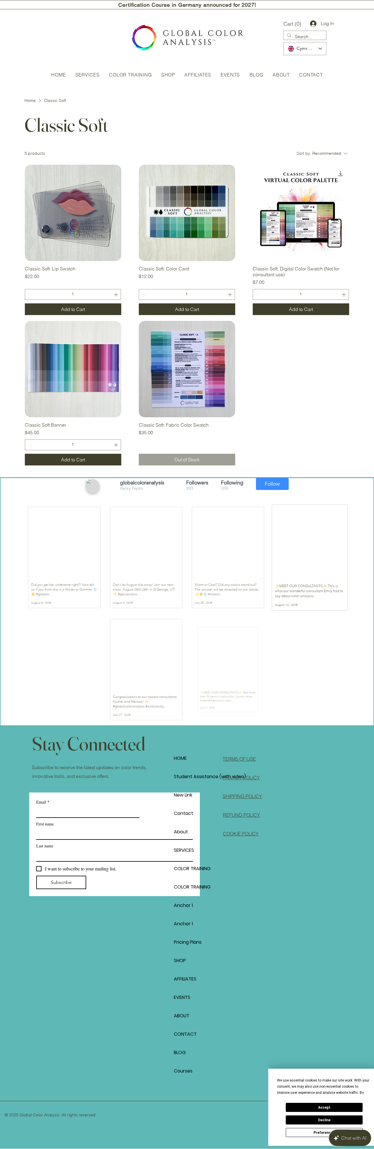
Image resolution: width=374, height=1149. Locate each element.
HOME (180, 758)
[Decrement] (29, 294)
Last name (44, 845)
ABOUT (181, 1015)
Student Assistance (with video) (194, 776)
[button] (293, 24)
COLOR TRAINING (192, 868)
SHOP (180, 960)
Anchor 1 (183, 905)
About (181, 831)
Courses (183, 1071)
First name (45, 823)
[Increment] (116, 294)
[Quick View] (73, 213)
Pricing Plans (188, 942)
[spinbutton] (73, 294)
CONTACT (185, 1034)
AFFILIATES (185, 979)
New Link (183, 795)
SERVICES (184, 850)
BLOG (180, 1052)
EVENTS (182, 997)
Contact (183, 813)
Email (42, 801)
